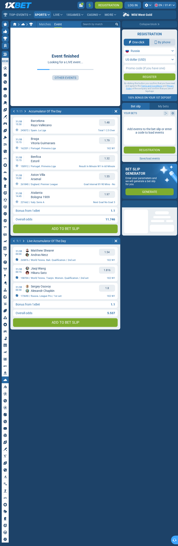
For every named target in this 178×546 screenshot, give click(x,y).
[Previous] (14, 111)
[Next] (25, 111)
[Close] (173, 203)
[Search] (116, 24)
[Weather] (23, 24)
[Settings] (148, 5)
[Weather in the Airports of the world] (31, 24)
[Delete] (116, 111)
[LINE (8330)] (14, 24)
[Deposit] (89, 5)
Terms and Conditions (151, 86)
